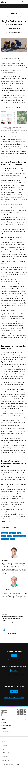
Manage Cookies (6, 761)
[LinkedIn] (25, 710)
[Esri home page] (4, 2)
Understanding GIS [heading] (6, 725)
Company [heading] (3, 729)
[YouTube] (25, 713)
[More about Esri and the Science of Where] (4, 713)
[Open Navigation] (26, 2)
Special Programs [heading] (5, 732)
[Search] (22, 2)
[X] (21, 710)
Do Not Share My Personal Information (11, 765)
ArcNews (4, 6)
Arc (14, 14)
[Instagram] (21, 713)
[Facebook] (18, 710)
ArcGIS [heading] (3, 719)
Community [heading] (4, 722)
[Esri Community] (18, 713)
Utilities (9, 17)
